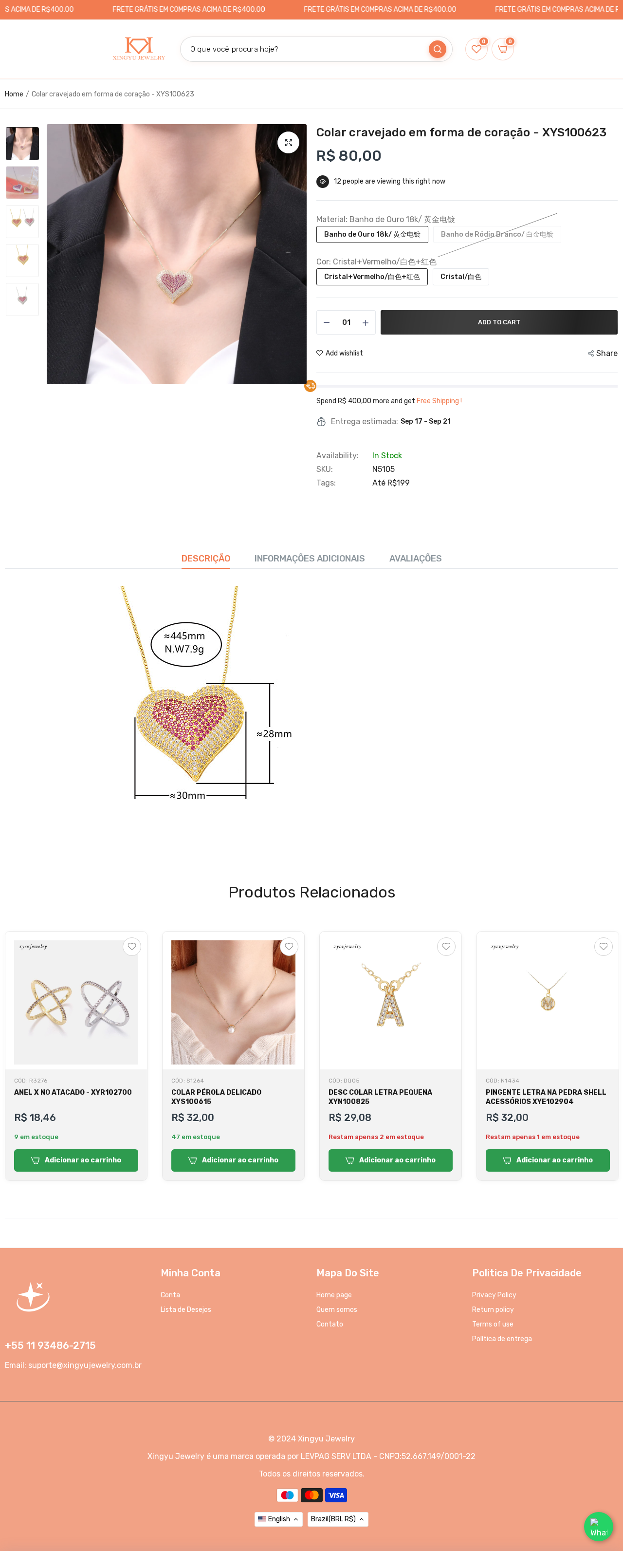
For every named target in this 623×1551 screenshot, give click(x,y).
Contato (329, 1324)
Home (14, 94)
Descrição (206, 558)
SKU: (324, 469)
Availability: (337, 455)
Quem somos (336, 1310)
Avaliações (415, 558)
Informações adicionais (310, 558)
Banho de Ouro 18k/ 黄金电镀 (372, 234)
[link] (603, 1480)
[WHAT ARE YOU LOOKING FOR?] (437, 49)
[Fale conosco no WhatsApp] (598, 1526)
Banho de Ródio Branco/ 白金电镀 (497, 234)
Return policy (493, 1310)
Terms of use (492, 1324)
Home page (334, 1295)
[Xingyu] (138, 49)
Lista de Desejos (186, 1310)
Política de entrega (502, 1339)
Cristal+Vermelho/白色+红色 (372, 277)
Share (607, 353)
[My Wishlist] (132, 946)
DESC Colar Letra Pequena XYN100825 (380, 1097)
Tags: (326, 483)
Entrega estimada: (364, 421)
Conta (170, 1295)
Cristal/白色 (460, 277)
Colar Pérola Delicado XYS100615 (216, 1097)
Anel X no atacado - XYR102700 (73, 1092)
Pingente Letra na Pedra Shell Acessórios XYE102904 (546, 1097)
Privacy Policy (494, 1295)
